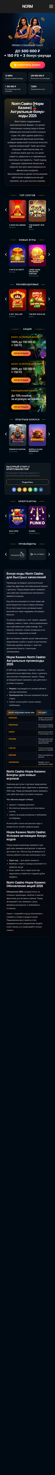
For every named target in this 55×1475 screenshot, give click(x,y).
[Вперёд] (49, 210)
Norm (27, 6)
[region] (27, 216)
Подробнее (27, 482)
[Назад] (6, 210)
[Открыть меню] (51, 6)
